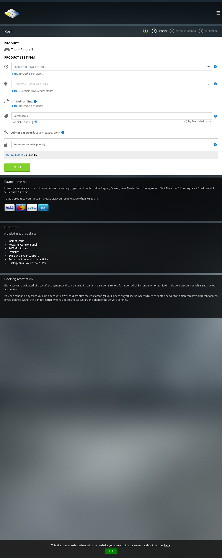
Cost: (15, 73)
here (167, 545)
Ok (111, 551)
